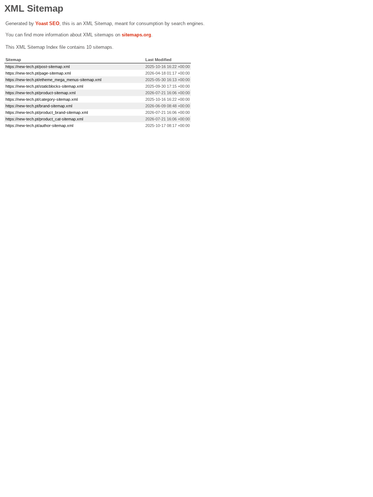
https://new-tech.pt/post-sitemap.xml (37, 66)
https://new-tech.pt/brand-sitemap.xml (38, 106)
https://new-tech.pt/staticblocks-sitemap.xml (44, 86)
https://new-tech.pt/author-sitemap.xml (39, 125)
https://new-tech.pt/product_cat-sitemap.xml (44, 119)
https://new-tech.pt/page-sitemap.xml (38, 73)
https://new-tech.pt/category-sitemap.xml (41, 99)
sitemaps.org (136, 34)
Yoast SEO (47, 23)
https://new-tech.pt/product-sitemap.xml (40, 93)
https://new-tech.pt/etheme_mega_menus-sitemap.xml (53, 79)
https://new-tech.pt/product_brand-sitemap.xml (46, 112)
